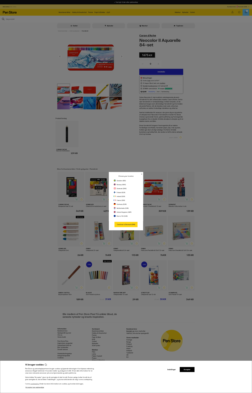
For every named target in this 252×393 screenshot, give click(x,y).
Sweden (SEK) (121, 180)
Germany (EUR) (122, 204)
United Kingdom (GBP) (124, 212)
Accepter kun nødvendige (34, 387)
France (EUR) (121, 200)
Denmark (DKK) (122, 188)
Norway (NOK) (121, 184)
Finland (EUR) (121, 192)
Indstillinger (171, 369)
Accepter (187, 369)
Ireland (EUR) (121, 196)
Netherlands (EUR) (123, 208)
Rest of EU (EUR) (122, 216)
